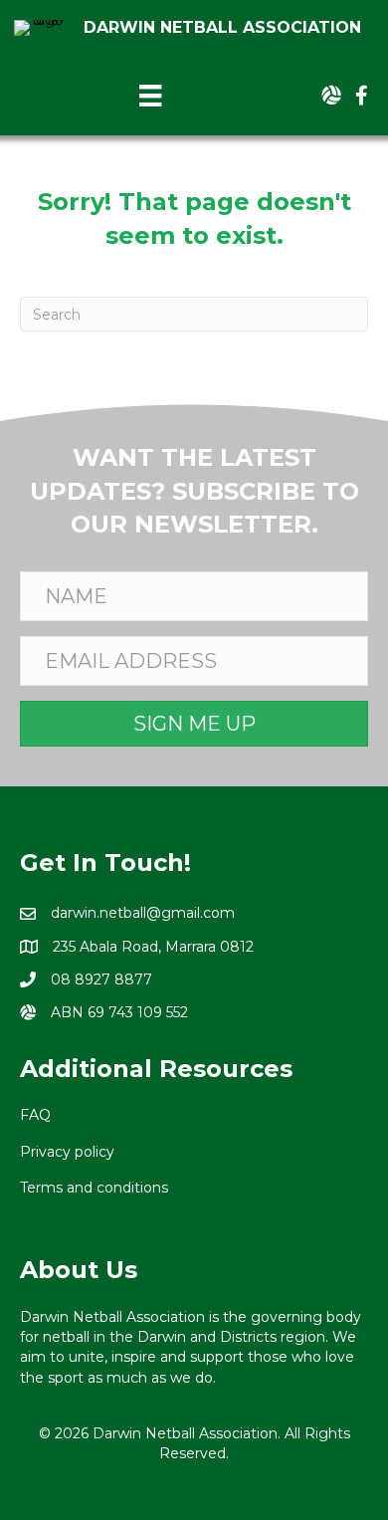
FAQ (35, 1115)
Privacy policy (67, 1152)
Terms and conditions (94, 1187)
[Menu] (150, 95)
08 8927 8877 (101, 979)
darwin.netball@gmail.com (143, 913)
